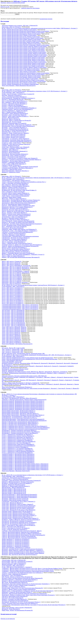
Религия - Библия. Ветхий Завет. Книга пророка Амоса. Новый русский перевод (23, 50)
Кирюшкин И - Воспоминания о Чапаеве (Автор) (15, 369)
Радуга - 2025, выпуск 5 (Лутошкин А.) (12, 293)
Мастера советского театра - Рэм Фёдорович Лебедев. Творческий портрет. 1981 (23, 353)
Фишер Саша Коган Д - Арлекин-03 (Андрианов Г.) (15, 542)
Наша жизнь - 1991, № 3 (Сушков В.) (11, 269)
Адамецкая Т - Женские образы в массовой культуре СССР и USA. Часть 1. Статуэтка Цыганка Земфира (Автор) (32, 568)
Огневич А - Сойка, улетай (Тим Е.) (11, 142)
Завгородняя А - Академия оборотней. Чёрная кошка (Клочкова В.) (20, 201)
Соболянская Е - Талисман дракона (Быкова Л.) (14, 239)
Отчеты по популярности (8, 618)
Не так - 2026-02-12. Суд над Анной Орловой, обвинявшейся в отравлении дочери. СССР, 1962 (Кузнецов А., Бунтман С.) (34, 91)
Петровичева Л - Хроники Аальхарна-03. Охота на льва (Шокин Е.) (20, 433)
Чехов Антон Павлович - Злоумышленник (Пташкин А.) (17, 387)
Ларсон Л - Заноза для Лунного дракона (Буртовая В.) (16, 215)
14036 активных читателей (52, 1)
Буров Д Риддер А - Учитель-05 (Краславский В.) (15, 479)
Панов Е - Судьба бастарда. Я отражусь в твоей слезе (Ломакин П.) (20, 158)
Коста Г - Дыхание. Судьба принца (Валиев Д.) (14, 212)
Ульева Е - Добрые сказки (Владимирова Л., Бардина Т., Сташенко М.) (20, 382)
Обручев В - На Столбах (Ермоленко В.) (12, 597)
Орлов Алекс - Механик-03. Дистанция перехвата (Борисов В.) (19, 505)
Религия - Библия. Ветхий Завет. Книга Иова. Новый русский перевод (21, 42)
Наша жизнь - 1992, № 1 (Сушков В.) (11, 281)
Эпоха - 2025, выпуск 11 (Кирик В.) (11, 341)
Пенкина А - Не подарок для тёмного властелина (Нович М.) (18, 222)
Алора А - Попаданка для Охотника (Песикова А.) (15, 183)
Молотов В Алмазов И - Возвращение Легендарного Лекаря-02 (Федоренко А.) (23, 402)
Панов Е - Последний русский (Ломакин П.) (14, 156)
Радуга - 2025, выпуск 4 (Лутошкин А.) (12, 292)
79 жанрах (24, 1)
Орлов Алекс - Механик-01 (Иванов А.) (12, 503)
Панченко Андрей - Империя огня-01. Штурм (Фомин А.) (17, 511)
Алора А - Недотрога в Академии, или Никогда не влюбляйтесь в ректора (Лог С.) (24, 182)
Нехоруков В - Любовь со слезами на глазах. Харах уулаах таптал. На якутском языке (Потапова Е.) (28, 595)
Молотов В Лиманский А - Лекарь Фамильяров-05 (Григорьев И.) (19, 494)
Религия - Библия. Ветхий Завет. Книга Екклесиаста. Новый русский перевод (23, 38)
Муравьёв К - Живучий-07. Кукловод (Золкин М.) (15, 498)
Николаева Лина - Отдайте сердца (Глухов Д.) (14, 131)
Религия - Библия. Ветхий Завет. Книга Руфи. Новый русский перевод (21, 68)
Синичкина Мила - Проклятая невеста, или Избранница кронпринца (20, 236)
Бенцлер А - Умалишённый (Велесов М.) (13, 99)
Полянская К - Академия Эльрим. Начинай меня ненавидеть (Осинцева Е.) (22, 223)
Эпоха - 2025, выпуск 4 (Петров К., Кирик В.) (14, 331)
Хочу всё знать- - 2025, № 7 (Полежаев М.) (13, 318)
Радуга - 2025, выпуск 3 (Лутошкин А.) (12, 290)
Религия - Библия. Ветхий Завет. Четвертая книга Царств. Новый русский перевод (24, 81)
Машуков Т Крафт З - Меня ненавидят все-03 (14, 490)
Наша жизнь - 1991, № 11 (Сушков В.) (12, 278)
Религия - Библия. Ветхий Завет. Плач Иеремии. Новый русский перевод (21, 77)
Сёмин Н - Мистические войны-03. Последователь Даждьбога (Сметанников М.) (23, 535)
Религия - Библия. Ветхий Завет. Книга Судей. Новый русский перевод (21, 70)
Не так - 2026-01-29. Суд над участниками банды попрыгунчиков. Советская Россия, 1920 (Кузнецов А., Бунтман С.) (33, 285)
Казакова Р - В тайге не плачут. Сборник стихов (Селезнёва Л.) (18, 585)
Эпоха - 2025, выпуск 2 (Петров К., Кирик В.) (14, 328)
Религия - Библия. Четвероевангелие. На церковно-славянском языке (20, 84)
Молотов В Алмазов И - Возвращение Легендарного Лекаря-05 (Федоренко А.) (23, 406)
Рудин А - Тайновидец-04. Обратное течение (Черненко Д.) (18, 438)
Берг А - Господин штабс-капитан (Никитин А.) (15, 101)
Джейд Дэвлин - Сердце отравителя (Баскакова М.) (15, 195)
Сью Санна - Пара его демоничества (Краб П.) (14, 240)
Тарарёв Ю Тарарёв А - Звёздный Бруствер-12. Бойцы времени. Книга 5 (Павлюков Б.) (25, 469)
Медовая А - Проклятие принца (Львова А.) (13, 218)
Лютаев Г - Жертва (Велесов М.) (10, 117)
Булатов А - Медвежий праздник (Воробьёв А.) (14, 103)
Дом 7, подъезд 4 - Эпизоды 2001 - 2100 (12, 349)
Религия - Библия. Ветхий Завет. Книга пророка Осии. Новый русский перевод (23, 66)
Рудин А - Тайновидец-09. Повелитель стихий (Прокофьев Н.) (18, 445)
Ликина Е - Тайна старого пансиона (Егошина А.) (15, 116)
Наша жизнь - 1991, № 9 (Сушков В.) (11, 275)
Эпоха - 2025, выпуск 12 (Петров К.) (11, 342)
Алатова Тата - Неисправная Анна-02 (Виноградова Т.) (16, 477)
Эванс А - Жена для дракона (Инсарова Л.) (13, 256)
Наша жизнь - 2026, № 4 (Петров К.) (11, 89)
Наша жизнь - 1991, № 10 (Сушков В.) (12, 276)
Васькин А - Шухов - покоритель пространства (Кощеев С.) (18, 581)
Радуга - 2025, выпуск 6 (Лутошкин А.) (12, 295)
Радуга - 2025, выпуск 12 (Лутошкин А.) (12, 303)
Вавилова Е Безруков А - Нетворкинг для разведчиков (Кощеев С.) (20, 579)
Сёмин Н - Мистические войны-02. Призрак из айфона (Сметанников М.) (21, 533)
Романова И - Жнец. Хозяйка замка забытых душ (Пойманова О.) (19, 229)
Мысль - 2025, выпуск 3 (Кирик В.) (11, 264)
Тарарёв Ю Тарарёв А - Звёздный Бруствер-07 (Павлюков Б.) (18, 462)
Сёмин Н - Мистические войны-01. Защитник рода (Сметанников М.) (20, 532)
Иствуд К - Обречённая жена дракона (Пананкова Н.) (16, 204)
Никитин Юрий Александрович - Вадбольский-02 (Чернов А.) (18, 412)
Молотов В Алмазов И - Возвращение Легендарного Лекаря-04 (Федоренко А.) (23, 405)
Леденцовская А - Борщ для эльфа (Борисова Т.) (14, 216)
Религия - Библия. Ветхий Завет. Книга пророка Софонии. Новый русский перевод (24, 67)
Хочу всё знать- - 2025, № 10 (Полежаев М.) (13, 323)
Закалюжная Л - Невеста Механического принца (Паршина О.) (18, 202)
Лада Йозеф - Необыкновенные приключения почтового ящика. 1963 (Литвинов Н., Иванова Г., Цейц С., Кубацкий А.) (34, 373)
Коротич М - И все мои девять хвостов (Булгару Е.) (15, 209)
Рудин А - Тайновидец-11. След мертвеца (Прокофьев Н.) (17, 448)
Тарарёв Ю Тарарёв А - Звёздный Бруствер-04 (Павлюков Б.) (18, 458)
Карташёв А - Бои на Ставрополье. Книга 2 (13, 586)
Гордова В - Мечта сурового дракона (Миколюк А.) (15, 193)
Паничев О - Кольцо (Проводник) (11, 152)
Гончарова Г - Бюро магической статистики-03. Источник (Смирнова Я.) (21, 480)
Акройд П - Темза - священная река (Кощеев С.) (14, 574)
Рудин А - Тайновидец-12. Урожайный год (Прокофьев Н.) (17, 450)
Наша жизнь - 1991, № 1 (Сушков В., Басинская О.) (15, 267)
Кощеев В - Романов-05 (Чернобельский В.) (13, 484)
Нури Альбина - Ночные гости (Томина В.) (13, 137)
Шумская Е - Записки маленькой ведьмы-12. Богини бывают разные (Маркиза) (23, 553)
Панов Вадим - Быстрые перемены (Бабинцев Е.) (15, 154)
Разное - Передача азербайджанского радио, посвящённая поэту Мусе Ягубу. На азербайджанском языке (29, 359)
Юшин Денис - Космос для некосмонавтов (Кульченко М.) (17, 610)
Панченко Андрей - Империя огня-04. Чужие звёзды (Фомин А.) (19, 515)
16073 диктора (40, 1)
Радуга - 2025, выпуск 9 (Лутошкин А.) (12, 299)
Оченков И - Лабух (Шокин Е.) (10, 149)
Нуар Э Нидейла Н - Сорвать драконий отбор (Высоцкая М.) (18, 221)
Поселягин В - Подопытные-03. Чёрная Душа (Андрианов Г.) (18, 523)
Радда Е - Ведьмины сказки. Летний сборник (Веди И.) (16, 225)
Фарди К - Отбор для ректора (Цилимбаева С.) (14, 247)
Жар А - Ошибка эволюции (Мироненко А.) (13, 112)
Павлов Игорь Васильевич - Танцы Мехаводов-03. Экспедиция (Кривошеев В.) (23, 419)
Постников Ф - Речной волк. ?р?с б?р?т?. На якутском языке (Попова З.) (21, 602)
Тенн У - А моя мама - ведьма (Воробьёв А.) (13, 242)
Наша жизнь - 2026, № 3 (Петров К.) (11, 176)
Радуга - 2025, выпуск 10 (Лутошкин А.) (12, 300)
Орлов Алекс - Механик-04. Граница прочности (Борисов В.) (18, 507)
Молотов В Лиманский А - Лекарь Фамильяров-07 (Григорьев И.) (19, 497)
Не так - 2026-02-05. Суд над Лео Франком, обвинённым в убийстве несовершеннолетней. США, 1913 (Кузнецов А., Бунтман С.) (36, 177)
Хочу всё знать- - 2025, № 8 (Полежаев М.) (13, 320)
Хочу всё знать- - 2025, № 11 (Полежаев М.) (13, 324)
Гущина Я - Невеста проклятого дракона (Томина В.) (16, 194)
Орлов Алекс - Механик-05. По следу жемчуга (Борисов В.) (18, 508)
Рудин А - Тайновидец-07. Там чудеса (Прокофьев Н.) (16, 443)
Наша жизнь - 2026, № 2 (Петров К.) (11, 283)
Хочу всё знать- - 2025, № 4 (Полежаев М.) (13, 314)
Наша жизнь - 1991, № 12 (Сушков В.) (12, 279)
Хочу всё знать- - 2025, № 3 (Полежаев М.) (13, 313)
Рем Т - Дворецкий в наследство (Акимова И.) (14, 226)
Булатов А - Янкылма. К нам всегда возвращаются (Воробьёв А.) (19, 108)
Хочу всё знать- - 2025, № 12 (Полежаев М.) (13, 325)
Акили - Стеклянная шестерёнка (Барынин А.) (14, 96)
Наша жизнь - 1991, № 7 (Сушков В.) (11, 274)
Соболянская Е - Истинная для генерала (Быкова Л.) (16, 237)
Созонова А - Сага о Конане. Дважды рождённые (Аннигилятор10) (20, 166)
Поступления (5, 21)
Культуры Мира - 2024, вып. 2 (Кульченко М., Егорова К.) (17, 561)
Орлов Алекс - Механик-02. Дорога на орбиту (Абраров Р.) (17, 504)
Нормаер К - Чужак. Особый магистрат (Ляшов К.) (15, 133)
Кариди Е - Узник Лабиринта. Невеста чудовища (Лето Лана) (18, 205)
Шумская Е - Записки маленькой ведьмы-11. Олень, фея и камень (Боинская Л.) (23, 551)
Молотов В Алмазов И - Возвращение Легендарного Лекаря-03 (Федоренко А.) (23, 403)
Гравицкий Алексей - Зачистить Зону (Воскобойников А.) (17, 109)
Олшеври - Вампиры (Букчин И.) (11, 145)
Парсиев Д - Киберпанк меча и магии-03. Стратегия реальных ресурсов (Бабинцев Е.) (25, 429)
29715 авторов (32, 1)
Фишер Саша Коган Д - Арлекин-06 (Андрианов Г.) (15, 546)
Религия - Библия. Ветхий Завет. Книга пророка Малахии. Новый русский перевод (24, 61)
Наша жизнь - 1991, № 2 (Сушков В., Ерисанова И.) (15, 268)
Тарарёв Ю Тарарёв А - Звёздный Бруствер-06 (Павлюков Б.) (18, 461)
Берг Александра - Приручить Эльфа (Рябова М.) (15, 184)
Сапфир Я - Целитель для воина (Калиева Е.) (14, 233)
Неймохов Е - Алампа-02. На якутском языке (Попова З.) (17, 592)
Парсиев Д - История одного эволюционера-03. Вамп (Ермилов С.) (20, 424)
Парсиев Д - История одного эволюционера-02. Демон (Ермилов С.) (20, 423)
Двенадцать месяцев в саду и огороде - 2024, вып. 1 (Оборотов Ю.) (20, 25)
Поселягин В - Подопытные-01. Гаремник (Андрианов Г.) (17, 521)
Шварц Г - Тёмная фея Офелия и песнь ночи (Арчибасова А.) (18, 253)
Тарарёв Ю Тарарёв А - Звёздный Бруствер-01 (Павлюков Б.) (18, 454)
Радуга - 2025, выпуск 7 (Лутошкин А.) (12, 296)
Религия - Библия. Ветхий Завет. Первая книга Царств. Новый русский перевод (23, 74)
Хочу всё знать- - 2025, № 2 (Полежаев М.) (13, 311)
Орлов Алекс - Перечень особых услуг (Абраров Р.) (15, 147)
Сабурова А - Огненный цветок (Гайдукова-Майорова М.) (17, 232)
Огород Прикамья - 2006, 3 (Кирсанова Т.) (13, 565)
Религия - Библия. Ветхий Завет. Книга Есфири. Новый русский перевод (21, 39)
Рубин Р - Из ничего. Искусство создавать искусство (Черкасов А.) (20, 603)
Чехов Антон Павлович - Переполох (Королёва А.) (15, 170)
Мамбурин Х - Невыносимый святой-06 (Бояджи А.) (16, 486)
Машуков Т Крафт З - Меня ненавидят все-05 (14, 493)
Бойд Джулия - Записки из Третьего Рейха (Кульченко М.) (17, 576)
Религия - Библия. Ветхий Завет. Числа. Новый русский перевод (19, 82)
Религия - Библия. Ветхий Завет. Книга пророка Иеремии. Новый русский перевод (24, 56)
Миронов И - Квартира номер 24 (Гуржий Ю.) (14, 123)
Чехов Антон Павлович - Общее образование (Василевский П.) (19, 85)
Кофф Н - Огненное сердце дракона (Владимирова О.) (16, 214)
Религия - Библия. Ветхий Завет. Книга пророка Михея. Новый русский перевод (23, 63)
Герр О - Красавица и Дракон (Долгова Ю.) (13, 191)
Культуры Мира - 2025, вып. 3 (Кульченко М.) (14, 563)
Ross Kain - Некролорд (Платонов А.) (12, 95)
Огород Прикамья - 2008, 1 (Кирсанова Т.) (13, 476)
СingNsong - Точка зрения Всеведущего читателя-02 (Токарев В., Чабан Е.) (22, 530)
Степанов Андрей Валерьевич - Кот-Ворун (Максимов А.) (17, 168)
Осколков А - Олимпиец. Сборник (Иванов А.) (14, 148)
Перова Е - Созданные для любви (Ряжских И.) (14, 599)
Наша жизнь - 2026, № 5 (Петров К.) (11, 27)
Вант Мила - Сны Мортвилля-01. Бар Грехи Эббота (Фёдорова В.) (19, 398)
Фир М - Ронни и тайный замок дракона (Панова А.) (16, 249)
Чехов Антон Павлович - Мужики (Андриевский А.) (16, 251)
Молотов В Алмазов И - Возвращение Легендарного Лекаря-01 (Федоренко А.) (23, 401)
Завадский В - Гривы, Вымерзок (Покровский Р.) (15, 113)
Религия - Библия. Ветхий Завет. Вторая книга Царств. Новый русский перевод (23, 32)
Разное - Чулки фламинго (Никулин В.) (12, 360)
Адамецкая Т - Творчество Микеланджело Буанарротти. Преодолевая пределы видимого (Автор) (28, 571)
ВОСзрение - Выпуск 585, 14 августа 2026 (13, 348)
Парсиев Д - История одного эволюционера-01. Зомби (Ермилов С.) (20, 422)
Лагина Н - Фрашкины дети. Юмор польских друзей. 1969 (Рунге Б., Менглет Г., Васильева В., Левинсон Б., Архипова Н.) (34, 371)
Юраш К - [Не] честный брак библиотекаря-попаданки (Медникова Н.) (21, 257)
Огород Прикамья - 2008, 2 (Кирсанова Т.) (13, 396)
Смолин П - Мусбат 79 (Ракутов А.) (11, 165)
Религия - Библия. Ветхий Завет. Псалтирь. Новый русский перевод (20, 78)
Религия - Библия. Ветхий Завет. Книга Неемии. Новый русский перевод (21, 43)
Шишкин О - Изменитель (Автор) (11, 172)
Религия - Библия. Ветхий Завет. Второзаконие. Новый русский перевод (21, 34)
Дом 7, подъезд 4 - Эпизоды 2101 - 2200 (12, 350)
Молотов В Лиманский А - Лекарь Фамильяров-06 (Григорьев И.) (19, 496)
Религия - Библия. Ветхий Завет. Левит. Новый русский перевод (19, 71)
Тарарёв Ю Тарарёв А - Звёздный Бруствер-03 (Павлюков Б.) (18, 457)
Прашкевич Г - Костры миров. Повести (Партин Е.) (15, 161)
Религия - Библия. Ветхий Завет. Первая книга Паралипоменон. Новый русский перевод (25, 73)
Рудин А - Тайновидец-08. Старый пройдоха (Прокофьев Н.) (18, 444)
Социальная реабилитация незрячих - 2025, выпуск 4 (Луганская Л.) (20, 309)
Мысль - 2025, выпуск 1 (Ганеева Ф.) (12, 261)
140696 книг (16, 1)
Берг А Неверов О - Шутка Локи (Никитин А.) (14, 102)
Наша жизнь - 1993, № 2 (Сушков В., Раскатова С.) (15, 282)
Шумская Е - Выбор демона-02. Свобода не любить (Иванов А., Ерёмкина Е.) (22, 550)
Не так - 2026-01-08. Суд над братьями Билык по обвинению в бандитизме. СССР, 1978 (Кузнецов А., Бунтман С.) (32, 475)
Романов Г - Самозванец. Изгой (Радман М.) (14, 162)
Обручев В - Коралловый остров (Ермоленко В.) (15, 596)
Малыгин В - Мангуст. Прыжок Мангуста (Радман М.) (16, 120)
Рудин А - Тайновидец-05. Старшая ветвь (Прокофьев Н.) (17, 440)
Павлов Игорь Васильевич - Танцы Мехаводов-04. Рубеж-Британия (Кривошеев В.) (24, 420)
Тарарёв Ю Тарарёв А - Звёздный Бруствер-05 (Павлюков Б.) (18, 459)
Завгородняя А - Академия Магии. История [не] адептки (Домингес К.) (21, 200)
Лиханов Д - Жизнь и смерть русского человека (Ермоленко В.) (19, 589)
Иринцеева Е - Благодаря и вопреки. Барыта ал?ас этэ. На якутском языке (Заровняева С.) (26, 583)
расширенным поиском (46, 18)
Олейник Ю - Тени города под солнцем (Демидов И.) (16, 144)
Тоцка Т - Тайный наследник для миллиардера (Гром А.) (17, 243)
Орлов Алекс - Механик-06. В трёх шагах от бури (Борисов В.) (18, 510)
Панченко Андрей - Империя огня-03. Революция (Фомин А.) (18, 514)
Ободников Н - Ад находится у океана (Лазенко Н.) (15, 138)
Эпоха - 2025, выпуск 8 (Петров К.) (11, 336)
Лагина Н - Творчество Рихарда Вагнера (13, 370)
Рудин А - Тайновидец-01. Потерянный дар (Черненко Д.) (17, 434)
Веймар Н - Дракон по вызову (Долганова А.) (14, 187)
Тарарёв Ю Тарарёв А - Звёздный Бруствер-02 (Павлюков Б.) (18, 455)
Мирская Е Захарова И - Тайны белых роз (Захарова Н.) (17, 124)
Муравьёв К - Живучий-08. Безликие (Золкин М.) (15, 500)
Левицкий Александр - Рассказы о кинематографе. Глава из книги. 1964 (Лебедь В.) (24, 376)
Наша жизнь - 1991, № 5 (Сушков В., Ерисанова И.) (15, 272)
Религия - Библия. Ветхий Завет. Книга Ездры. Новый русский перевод (21, 36)
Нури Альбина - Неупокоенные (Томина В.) (13, 135)
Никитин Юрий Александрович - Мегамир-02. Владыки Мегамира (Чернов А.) (23, 415)
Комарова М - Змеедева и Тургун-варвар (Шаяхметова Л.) (17, 207)
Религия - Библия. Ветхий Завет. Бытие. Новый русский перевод (19, 29)
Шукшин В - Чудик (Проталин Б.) (11, 609)
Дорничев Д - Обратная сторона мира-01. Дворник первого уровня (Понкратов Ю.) (24, 399)
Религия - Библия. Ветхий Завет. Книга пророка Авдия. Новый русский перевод (23, 47)
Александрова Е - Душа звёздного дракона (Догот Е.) (16, 180)
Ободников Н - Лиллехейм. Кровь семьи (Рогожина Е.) (16, 140)
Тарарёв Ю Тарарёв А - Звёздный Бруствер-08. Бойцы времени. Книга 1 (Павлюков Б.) (25, 463)
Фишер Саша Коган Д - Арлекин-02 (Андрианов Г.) (15, 540)
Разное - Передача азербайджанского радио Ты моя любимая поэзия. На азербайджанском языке (27, 357)
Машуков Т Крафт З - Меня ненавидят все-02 (14, 489)
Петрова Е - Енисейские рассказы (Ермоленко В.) (15, 600)
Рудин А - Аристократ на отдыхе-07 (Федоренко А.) (16, 528)
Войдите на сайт (5, 6)
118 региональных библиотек (69, 1)
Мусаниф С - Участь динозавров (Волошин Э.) (14, 127)
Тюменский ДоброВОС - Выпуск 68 (11, 362)
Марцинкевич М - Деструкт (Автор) (11, 122)
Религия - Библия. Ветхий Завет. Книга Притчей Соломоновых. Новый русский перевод (25, 45)
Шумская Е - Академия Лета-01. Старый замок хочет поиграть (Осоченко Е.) (22, 549)
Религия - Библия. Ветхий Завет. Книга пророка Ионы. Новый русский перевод (23, 59)
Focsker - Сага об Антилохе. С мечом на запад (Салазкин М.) (18, 94)
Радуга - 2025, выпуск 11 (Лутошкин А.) (12, 302)
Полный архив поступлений (8, 614)
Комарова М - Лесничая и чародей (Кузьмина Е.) (15, 208)
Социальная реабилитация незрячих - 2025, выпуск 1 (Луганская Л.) (20, 304)
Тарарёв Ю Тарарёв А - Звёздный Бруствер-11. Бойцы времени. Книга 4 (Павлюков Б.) (25, 468)
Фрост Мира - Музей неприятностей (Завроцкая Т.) (15, 250)
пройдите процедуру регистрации (30, 8)
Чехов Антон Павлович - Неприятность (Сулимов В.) (16, 547)
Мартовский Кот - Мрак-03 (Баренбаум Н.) (13, 487)
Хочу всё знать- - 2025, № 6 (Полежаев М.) (13, 317)
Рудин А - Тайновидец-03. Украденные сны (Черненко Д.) (17, 437)
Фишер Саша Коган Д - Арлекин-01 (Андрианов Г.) (15, 539)
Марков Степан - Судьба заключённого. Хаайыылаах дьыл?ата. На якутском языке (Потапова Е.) (28, 590)
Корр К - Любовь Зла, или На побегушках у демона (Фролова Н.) (19, 211)
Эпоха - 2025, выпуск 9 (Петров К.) (11, 338)
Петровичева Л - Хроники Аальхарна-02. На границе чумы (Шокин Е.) (21, 431)
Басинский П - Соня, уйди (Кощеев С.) (12, 575)
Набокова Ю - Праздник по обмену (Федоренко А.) (15, 219)
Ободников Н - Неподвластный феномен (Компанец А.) (17, 141)
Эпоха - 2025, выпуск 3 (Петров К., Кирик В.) (14, 329)
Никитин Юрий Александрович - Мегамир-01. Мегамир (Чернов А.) (20, 413)
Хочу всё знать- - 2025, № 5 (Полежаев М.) (13, 316)
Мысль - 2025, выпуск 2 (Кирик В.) (11, 262)
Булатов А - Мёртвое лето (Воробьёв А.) (12, 105)
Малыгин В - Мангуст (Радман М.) (11, 119)
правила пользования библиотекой (16, 2)
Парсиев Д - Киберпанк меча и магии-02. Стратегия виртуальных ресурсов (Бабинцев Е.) (26, 427)
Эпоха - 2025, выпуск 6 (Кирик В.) (11, 334)
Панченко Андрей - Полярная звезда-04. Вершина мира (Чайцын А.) (20, 518)
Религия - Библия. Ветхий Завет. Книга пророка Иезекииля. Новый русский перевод (24, 54)
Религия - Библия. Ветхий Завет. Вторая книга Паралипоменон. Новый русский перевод (25, 31)
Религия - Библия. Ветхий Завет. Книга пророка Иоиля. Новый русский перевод (23, 57)
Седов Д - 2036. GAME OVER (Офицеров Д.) (14, 163)
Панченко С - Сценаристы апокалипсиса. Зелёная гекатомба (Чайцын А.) (21, 159)
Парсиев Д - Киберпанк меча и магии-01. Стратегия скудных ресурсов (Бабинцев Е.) (24, 426)
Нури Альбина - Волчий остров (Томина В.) (13, 134)
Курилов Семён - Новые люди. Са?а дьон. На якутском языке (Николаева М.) (22, 588)
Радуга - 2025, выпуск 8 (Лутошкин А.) (12, 297)
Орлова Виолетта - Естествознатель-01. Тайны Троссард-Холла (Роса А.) (21, 416)
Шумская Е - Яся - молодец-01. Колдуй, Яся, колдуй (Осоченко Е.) (19, 554)
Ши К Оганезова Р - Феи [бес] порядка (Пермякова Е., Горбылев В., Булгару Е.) (23, 254)
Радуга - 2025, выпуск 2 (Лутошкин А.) (12, 289)
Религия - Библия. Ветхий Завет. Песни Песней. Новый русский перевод (21, 75)
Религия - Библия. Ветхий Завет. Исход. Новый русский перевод (19, 35)
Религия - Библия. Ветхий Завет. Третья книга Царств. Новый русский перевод (23, 80)
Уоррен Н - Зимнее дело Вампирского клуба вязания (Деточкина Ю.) (20, 246)
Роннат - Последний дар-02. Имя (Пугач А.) (13, 526)
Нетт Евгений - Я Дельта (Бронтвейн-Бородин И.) (15, 130)
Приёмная (3, 2)
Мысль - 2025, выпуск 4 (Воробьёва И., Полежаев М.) (16, 265)
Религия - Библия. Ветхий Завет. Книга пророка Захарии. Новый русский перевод (24, 53)
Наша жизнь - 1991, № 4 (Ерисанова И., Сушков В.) (15, 271)
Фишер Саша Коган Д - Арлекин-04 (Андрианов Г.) (15, 543)
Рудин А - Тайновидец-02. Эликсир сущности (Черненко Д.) (18, 436)
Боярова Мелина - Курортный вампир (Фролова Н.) (15, 186)
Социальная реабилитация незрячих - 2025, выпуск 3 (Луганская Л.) (20, 307)
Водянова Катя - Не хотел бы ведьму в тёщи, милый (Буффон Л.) (19, 190)
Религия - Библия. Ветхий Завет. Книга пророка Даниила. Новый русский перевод (24, 52)
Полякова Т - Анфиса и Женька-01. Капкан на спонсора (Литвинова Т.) (21, 519)
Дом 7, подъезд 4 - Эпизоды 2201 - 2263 (12, 352)
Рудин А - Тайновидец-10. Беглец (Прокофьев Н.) (15, 447)
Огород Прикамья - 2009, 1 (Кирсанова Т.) (13, 286)
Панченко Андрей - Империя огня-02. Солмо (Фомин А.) (17, 512)
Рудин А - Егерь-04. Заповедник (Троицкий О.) (14, 529)
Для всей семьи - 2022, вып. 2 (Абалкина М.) (14, 560)
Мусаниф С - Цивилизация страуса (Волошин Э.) (15, 129)
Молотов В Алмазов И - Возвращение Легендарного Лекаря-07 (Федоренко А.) (23, 409)
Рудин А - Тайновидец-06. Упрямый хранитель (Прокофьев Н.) (19, 441)
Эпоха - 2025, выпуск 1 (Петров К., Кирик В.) (14, 327)
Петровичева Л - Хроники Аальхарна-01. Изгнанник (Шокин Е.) (19, 430)
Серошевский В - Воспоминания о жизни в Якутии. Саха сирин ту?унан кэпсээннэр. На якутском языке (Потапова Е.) (34, 604)
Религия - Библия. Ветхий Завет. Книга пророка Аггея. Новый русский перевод (23, 49)
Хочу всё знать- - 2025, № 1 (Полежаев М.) (13, 310)
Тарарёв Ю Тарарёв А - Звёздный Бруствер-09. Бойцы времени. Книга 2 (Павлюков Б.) (25, 465)
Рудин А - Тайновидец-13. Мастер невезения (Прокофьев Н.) (18, 451)
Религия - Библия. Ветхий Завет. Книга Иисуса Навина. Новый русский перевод (23, 41)
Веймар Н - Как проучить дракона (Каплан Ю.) (14, 188)
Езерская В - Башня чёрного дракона (11, 197)
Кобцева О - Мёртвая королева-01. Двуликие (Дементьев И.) (18, 482)
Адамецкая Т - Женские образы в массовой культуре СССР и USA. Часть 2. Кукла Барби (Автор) (28, 569)
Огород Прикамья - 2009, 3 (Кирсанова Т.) (13, 92)
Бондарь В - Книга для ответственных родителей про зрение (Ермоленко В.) (22, 578)
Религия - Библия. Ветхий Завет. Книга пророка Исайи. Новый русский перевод (23, 60)
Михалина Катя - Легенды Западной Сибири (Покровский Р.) (18, 126)
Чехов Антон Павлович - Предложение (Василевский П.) (17, 343)
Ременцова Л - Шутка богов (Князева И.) (13, 228)
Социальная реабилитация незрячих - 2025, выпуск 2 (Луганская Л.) (20, 306)
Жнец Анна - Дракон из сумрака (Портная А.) (14, 198)
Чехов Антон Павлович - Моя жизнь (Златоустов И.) (16, 470)
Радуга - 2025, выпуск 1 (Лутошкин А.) (12, 288)
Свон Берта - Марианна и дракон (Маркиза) (13, 235)
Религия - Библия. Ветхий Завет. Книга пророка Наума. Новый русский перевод (23, 64)
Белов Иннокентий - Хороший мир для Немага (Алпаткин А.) (18, 98)
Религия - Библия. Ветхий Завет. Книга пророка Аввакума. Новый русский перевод (24, 46)
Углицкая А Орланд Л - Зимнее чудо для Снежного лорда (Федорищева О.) (22, 244)
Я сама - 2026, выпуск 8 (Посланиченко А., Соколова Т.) (17, 567)
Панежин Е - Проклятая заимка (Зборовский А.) (15, 151)
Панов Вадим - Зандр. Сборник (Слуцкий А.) (14, 155)
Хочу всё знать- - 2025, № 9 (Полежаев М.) (13, 321)
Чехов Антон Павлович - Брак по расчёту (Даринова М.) (17, 607)
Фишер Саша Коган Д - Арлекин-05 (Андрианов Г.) (15, 544)
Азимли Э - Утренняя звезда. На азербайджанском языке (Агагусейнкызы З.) (22, 572)
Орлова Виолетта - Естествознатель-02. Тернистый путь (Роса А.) (19, 417)
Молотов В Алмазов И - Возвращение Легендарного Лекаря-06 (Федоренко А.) (23, 408)
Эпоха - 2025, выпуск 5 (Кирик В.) (11, 332)
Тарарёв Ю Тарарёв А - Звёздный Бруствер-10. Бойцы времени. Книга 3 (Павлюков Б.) (25, 466)
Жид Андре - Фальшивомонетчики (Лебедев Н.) (15, 582)
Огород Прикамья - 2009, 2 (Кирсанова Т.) (13, 179)
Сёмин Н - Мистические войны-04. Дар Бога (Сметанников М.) (19, 536)
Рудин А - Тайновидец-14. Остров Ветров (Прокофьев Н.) (17, 452)
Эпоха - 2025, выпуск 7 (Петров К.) (11, 335)
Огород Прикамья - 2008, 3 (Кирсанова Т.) (13, 356)
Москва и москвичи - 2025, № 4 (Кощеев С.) (13, 564)
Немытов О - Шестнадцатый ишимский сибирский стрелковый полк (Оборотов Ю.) (24, 593)
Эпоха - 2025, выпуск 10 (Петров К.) (11, 339)
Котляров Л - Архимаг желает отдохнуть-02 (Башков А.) (17, 483)
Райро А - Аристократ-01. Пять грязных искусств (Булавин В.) (18, 525)
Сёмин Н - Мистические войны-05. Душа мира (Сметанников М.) (19, 537)
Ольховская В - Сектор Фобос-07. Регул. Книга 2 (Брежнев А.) (18, 501)
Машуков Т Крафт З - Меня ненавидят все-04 (14, 491)
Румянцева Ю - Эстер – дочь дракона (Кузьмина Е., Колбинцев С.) (19, 230)
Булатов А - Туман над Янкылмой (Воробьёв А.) (15, 106)
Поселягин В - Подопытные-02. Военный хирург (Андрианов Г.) (19, 522)
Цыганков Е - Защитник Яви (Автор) (12, 169)
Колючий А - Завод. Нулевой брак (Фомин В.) (14, 115)
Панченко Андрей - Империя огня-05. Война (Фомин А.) (17, 516)
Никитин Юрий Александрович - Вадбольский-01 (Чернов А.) (18, 410)
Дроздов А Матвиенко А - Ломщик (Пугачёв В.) (15, 110)
